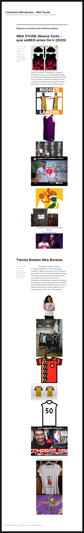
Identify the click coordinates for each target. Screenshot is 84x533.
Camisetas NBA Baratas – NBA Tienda (27, 12)
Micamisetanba (45, 75)
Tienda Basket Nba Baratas (39, 260)
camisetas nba (20, 48)
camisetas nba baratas (51, 271)
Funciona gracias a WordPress (34, 525)
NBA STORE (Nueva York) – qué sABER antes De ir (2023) (41, 38)
